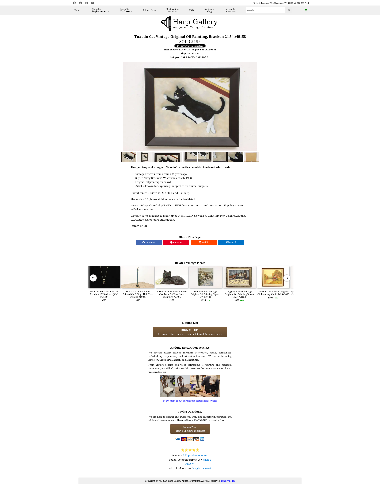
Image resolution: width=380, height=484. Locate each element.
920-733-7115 (303, 3)
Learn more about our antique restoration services (190, 400)
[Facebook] (74, 3)
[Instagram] (87, 3)
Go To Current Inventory (191, 45)
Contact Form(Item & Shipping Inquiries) (190, 429)
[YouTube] (93, 3)
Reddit (205, 242)
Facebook (150, 242)
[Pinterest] (80, 3)
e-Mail (232, 242)
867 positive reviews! (195, 455)
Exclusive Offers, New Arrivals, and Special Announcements (190, 332)
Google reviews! (201, 468)
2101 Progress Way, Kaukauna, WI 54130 (274, 3)
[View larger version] (190, 106)
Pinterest (177, 242)
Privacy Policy (228, 480)
